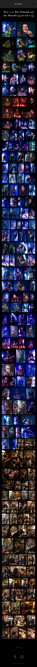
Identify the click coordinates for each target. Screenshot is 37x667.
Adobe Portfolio (21, 663)
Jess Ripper (18, 4)
